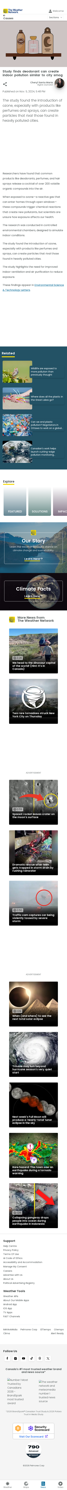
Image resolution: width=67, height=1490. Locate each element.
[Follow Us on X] (48, 1359)
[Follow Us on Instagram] (15, 1359)
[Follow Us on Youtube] (24, 1359)
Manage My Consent (15, 1266)
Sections (54, 17)
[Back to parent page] (8, 15)
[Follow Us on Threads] (40, 1359)
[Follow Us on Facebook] (7, 1359)
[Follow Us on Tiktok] (32, 1359)
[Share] (5, 84)
